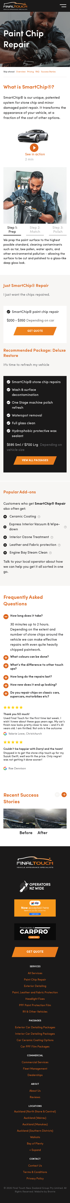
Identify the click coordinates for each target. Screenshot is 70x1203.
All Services (35, 973)
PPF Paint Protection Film (35, 1005)
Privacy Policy (35, 1178)
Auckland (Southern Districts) (35, 1131)
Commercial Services (35, 1062)
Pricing (30, 72)
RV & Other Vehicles (35, 1012)
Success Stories (48, 72)
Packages (35, 1020)
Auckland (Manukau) (35, 1124)
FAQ (37, 72)
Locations (35, 1106)
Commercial (35, 1055)
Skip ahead (8, 72)
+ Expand (35, 1150)
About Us (35, 1091)
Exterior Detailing (35, 986)
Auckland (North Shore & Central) (35, 1111)
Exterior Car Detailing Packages (35, 1027)
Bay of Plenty (35, 1143)
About (35, 1084)
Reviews (35, 1097)
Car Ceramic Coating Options (35, 1040)
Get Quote (35, 331)
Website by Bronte (44, 1192)
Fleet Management (35, 1069)
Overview (20, 72)
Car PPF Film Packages (35, 1046)
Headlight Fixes (35, 999)
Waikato (35, 1137)
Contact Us (35, 1166)
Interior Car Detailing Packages (35, 1034)
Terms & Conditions (35, 1172)
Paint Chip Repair (35, 979)
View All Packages (35, 460)
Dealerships (35, 1075)
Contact (35, 1159)
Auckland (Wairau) (35, 1118)
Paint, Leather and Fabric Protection (35, 992)
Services (35, 966)
